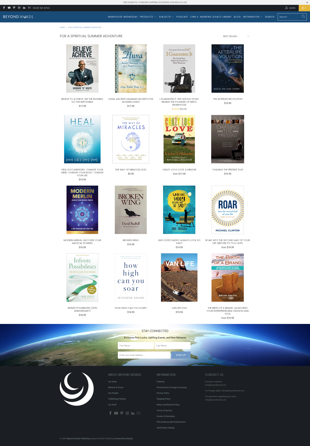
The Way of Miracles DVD (130, 139)
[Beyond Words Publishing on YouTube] (8, 8)
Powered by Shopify (124, 438)
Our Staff (112, 404)
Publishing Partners (117, 399)
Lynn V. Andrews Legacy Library (211, 16)
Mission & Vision (115, 387)
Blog (237, 16)
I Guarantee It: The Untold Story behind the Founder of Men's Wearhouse (179, 68)
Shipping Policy (163, 399)
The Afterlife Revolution (227, 68)
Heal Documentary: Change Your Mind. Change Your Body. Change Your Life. (82, 139)
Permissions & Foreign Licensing (171, 387)
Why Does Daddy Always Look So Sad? (179, 210)
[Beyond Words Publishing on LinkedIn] (24, 8)
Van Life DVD (179, 277)
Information (251, 16)
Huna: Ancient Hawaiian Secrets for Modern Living (130, 68)
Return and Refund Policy (168, 404)
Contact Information (166, 416)
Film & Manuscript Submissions (171, 422)
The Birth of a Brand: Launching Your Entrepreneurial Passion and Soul (227, 277)
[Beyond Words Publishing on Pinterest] (14, 8)
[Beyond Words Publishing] (18, 17)
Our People (113, 393)
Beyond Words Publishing (78, 438)
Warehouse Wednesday (123, 16)
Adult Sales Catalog (165, 427)
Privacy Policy (163, 393)
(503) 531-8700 (41, 8)
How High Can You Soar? (130, 277)
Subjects (165, 16)
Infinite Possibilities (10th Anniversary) (82, 277)
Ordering (160, 381)
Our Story (112, 381)
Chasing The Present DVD (227, 139)
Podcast (182, 16)
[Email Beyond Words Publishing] (29, 8)
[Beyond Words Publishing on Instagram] (19, 8)
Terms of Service (164, 410)
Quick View (82, 75)
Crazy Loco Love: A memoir (179, 139)
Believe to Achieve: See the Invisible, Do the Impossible (82, 68)
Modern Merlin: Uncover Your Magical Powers (82, 210)
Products (147, 16)
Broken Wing (130, 210)
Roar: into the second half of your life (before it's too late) (227, 210)
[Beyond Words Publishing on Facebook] (3, 8)
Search (269, 16)
